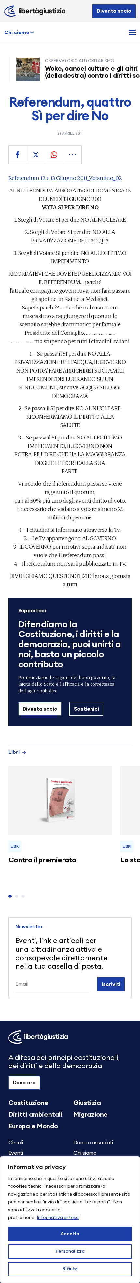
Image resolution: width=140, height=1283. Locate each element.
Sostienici (86, 709)
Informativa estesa (58, 1217)
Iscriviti (111, 984)
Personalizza (70, 1251)
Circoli (15, 1142)
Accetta (70, 1234)
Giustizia (87, 1103)
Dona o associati (93, 1142)
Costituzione (28, 1103)
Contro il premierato (42, 860)
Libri (14, 752)
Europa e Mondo (33, 1126)
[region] (70, 1219)
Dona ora (24, 1082)
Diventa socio (114, 11)
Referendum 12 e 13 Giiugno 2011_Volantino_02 (65, 177)
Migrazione (90, 1114)
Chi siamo (16, 32)
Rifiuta (70, 1269)
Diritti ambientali (35, 1114)
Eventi (15, 1153)
